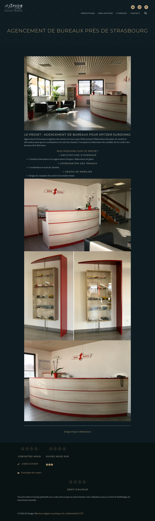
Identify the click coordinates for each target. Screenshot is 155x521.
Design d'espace (68, 37)
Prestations (88, 13)
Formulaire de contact (31, 473)
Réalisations (105, 13)
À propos (121, 13)
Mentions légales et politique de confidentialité (56, 513)
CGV (81, 513)
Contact (135, 13)
